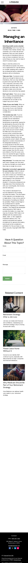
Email (4, 255)
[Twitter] (12, 548)
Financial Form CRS (8, 555)
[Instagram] (18, 548)
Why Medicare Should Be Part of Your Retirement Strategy (13, 385)
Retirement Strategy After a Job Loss (11, 315)
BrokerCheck (17, 560)
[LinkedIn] (15, 548)
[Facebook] (10, 548)
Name (4, 246)
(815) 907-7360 (16, 538)
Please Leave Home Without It (11, 349)
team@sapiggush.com (14, 545)
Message (5, 264)
